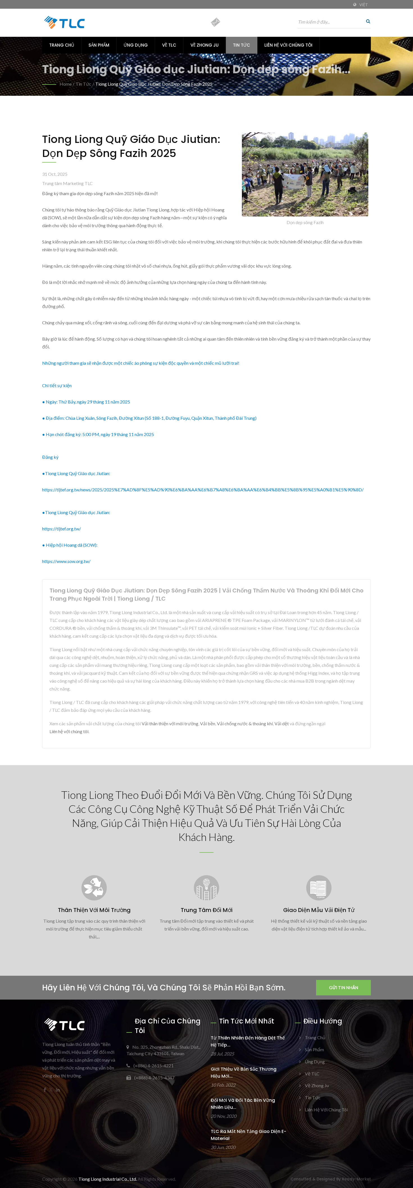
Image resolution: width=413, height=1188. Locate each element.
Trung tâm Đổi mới (207, 910)
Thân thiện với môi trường (94, 910)
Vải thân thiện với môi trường (170, 723)
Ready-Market (356, 1179)
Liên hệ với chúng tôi (288, 45)
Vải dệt (281, 723)
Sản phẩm (98, 45)
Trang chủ (61, 45)
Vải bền (207, 723)
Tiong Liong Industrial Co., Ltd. (107, 1179)
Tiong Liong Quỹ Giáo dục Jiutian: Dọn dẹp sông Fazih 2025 (153, 83)
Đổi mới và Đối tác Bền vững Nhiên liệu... (243, 1104)
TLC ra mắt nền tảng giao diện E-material (248, 1135)
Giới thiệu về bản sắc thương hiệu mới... (243, 1072)
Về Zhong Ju (204, 45)
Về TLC (169, 45)
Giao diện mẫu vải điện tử (319, 910)
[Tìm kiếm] (366, 21)
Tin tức (241, 45)
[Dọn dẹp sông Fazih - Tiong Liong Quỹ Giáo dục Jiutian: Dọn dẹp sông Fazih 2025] (305, 175)
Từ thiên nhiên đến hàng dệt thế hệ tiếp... (248, 1041)
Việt (363, 5)
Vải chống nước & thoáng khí (245, 723)
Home (66, 83)
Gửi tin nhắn (343, 987)
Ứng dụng (136, 45)
